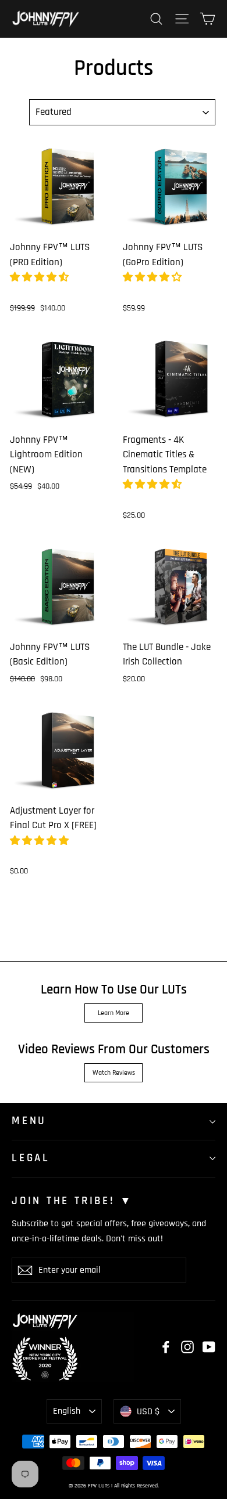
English (66, 1411)
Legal (31, 1158)
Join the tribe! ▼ (72, 1201)
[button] (40, 277)
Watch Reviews (114, 1072)
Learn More (113, 1013)
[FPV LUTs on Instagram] (187, 1347)
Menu (29, 1121)
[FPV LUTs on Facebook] (165, 1347)
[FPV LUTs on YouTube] (209, 1347)
